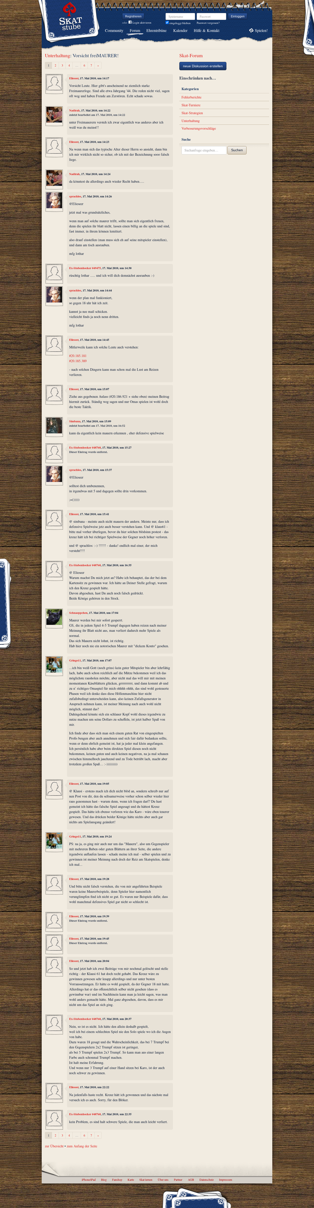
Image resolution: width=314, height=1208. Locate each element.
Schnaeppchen (78, 613)
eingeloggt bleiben (180, 23)
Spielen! (261, 30)
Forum (135, 30)
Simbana (74, 421)
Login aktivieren (141, 22)
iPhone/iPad (89, 1179)
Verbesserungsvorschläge (199, 128)
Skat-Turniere (191, 105)
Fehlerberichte (191, 97)
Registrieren (133, 16)
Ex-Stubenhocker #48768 (85, 447)
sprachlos (75, 196)
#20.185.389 (78, 360)
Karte (131, 1179)
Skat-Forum (191, 55)
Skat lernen (145, 1179)
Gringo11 (75, 660)
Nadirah (74, 110)
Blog (104, 1179)
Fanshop (117, 1179)
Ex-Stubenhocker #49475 (85, 268)
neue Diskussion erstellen (203, 66)
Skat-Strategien (192, 112)
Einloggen (238, 16)
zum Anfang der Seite (82, 1146)
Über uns (163, 1179)
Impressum (225, 1179)
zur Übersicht (54, 1146)
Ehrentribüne (156, 30)
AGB (191, 1179)
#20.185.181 (78, 355)
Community (114, 30)
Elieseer (73, 78)
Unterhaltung (57, 55)
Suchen (237, 150)
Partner (178, 1179)
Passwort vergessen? (208, 23)
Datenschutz (206, 1179)
